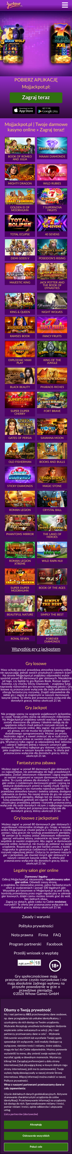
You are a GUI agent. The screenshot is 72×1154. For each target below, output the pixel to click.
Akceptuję (36, 1124)
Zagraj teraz (36, 97)
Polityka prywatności (36, 926)
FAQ (57, 935)
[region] (36, 1076)
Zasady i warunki (36, 917)
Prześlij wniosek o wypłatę (36, 953)
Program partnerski (25, 944)
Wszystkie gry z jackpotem (36, 649)
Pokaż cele (36, 1147)
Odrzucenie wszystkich (36, 1136)
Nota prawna (22, 935)
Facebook (55, 944)
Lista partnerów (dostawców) (21, 1114)
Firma (43, 935)
